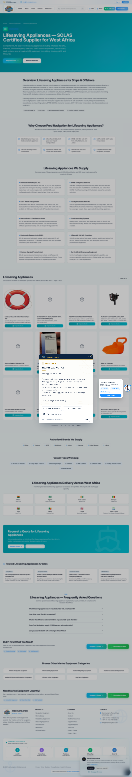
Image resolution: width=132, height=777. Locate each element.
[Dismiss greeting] (121, 381)
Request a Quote (115, 388)
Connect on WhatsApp (53, 408)
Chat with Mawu (111, 395)
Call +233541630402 (73, 408)
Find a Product (104, 388)
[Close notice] (90, 356)
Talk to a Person (105, 391)
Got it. (87, 419)
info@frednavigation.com (54, 414)
